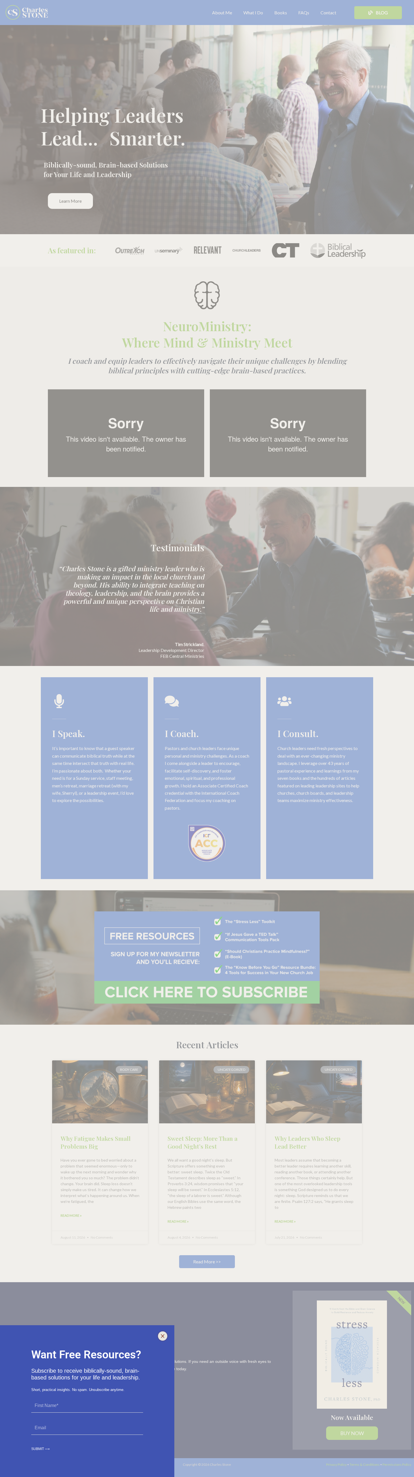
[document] (207, 738)
